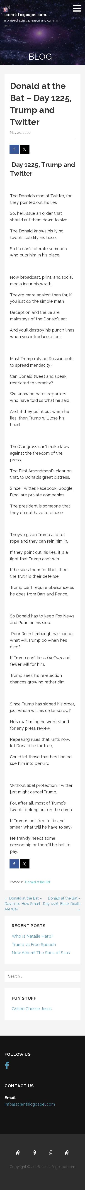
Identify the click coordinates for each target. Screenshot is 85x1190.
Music (50, 1153)
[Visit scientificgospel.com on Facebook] (7, 1067)
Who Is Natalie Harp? (32, 936)
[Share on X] (24, 149)
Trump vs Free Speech (34, 944)
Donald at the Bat (37, 882)
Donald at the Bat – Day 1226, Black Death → (61, 903)
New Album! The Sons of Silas (41, 952)
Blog (67, 1153)
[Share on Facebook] (14, 149)
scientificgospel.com (24, 14)
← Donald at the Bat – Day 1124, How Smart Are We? (23, 903)
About (34, 1153)
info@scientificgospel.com (30, 1104)
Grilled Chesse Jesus (32, 1008)
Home (18, 1153)
